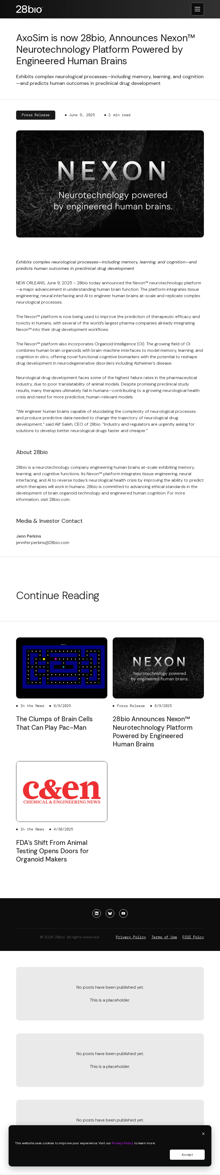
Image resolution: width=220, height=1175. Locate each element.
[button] (197, 9)
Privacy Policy (122, 1143)
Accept (187, 1155)
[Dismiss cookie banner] (203, 1134)
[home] (29, 9)
